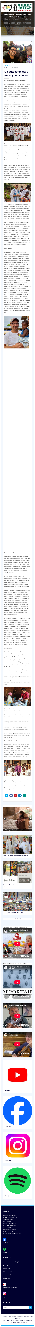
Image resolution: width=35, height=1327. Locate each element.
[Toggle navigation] (17, 23)
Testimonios (6, 1275)
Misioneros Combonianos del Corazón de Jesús (17, 16)
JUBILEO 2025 (17, 919)
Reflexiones (6, 1271)
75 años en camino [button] (5, 819)
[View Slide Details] (17, 819)
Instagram (8, 1160)
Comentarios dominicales (10, 1262)
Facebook (7, 1126)
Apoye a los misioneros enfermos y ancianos (15, 855)
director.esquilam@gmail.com (20, 1322)
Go (30, 1307)
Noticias (5, 1268)
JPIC (4, 1265)
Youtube (7, 1090)
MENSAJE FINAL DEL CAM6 (15, 912)
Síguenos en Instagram (9, 1297)
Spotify (7, 1196)
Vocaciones (7, 65)
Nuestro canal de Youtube (10, 1287)
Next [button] (30, 819)
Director (7, 67)
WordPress (21, 1316)
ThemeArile (17, 1318)
